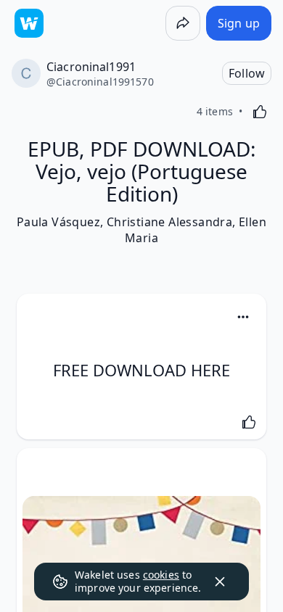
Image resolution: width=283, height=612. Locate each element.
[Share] (182, 23)
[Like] (259, 111)
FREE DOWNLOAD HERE (141, 370)
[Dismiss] (219, 581)
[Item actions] (243, 316)
